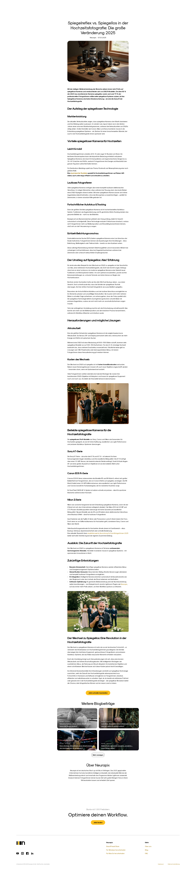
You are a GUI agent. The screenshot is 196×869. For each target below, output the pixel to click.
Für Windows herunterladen (115, 850)
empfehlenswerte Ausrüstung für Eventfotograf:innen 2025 (107, 533)
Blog (146, 850)
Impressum (161, 864)
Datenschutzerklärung (174, 864)
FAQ (146, 853)
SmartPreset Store (112, 846)
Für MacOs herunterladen (115, 853)
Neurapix (124, 584)
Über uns (148, 846)
